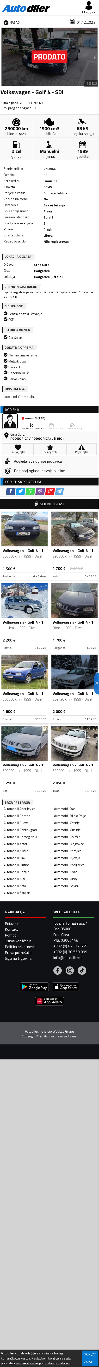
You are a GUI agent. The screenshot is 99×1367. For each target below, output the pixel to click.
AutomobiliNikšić (16, 850)
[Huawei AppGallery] (49, 1002)
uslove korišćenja (29, 1363)
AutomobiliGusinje (67, 829)
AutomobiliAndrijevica (19, 808)
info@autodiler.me (68, 957)
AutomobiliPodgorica (69, 864)
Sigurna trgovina (18, 958)
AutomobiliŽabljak (17, 892)
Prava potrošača (18, 952)
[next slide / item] (94, 57)
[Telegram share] (59, 491)
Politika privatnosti (20, 947)
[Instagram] (70, 971)
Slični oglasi (52, 504)
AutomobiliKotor (15, 843)
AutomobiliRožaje (16, 871)
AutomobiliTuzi (14, 878)
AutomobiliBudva (16, 822)
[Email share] (50, 491)
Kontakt (11, 929)
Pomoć (10, 935)
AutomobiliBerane (17, 815)
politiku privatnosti (57, 1363)
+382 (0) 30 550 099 (70, 952)
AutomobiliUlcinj (66, 878)
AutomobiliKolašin (67, 836)
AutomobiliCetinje (67, 822)
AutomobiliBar (64, 808)
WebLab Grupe (63, 1031)
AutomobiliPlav (14, 857)
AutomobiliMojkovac (69, 843)
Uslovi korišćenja (18, 941)
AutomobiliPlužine (17, 864)
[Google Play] (34, 987)
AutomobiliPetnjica (67, 850)
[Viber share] (40, 491)
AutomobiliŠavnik (67, 885)
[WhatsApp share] (30, 491)
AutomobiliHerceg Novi (20, 836)
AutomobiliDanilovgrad (20, 829)
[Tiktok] (82, 971)
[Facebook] (57, 971)
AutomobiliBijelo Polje (70, 815)
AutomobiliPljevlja (67, 857)
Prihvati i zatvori (90, 1358)
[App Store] (66, 987)
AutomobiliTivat (65, 871)
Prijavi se (12, 923)
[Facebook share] (11, 491)
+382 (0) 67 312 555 (70, 946)
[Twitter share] (21, 491)
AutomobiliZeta (15, 885)
